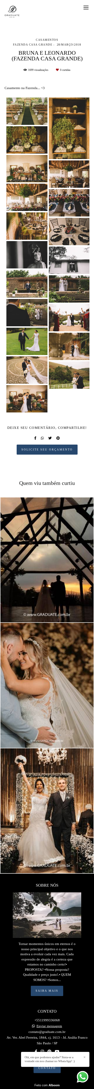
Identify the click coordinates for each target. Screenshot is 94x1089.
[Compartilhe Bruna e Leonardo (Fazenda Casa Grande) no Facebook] (35, 438)
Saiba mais (47, 990)
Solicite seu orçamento (47, 449)
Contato (47, 1068)
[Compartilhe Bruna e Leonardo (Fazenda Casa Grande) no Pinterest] (58, 438)
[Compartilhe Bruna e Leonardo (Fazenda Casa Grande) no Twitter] (50, 438)
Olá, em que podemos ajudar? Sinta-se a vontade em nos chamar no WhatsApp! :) (50, 1059)
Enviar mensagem (49, 1026)
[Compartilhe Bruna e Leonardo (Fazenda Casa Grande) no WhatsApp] (42, 438)
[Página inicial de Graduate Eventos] (12, 12)
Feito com (47, 1085)
